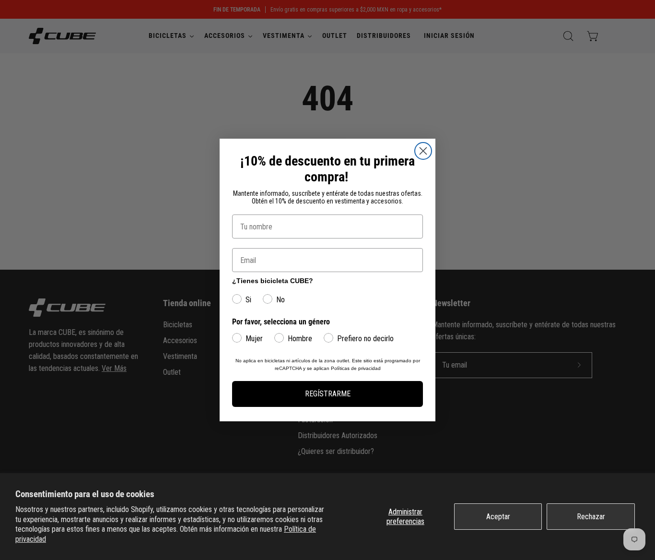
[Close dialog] (423, 151)
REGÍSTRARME (328, 393)
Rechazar (591, 516)
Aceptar (498, 516)
